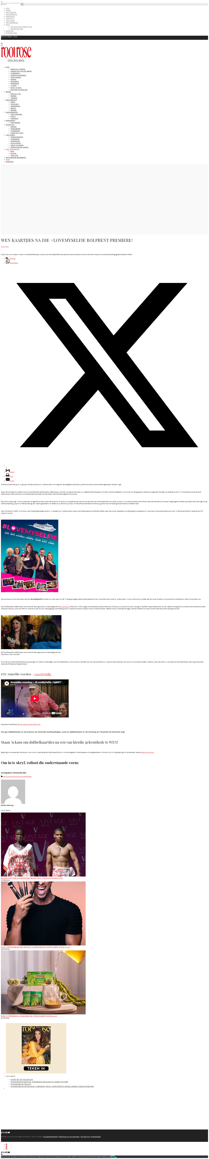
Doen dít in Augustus (22, 1079)
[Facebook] (6, 1133)
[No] (116, 1157)
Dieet (13, 116)
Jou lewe (10, 135)
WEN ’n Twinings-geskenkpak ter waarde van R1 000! (29, 1016)
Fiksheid (14, 118)
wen (4, 777)
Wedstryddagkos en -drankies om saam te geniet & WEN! (39, 1082)
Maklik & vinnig (18, 69)
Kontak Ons (11, 33)
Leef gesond (16, 114)
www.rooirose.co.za (147, 752)
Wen (8, 25)
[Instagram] (7, 1133)
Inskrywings (17, 29)
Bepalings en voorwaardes (69, 1137)
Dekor (14, 126)
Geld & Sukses (17, 145)
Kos (8, 8)
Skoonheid (11, 12)
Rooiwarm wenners (16, 157)
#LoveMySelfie (42, 674)
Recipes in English (19, 89)
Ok (113, 1157)
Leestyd (10, 31)
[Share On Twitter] (6, 1147)
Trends (14, 98)
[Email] (9, 1133)
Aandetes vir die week (21, 71)
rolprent (9, 777)
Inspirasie (15, 141)
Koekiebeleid (96, 1137)
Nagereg (15, 81)
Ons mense (15, 122)
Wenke (14, 96)
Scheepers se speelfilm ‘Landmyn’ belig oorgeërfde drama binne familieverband (52, 1086)
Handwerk (15, 129)
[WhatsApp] (5, 1133)
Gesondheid (11, 14)
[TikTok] (1, 1133)
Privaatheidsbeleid (50, 1137)
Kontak (10, 162)
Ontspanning (12, 23)
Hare (13, 102)
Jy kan (14, 85)
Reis (12, 151)
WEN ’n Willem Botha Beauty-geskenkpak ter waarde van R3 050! (35, 947)
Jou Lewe (10, 21)
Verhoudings (17, 137)
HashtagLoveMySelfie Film (30, 724)
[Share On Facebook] (6, 1145)
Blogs (13, 153)
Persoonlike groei (19, 147)
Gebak (13, 79)
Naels (13, 108)
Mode (8, 10)
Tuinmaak (15, 131)
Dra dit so (16, 94)
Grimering (15, 106)
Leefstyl (10, 18)
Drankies (15, 83)
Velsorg (15, 104)
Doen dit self (17, 133)
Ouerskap (15, 139)
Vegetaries (16, 77)
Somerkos (15, 73)
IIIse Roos (65, 607)
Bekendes (10, 16)
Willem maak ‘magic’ (21, 1084)
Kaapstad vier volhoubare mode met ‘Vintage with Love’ (32, 878)
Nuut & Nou (16, 87)
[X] (3, 1133)
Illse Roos (16, 777)
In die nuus (16, 143)
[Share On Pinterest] (6, 1149)
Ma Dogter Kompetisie (21, 27)
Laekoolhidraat (18, 75)
